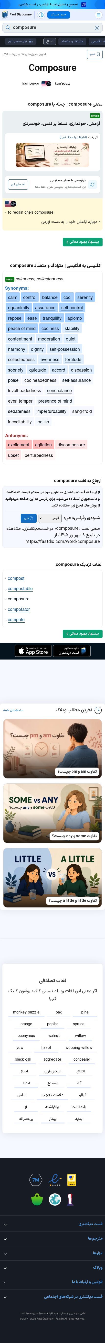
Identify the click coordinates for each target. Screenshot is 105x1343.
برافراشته (52, 1107)
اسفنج (52, 1083)
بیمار (53, 1119)
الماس (22, 1095)
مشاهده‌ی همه (13, 710)
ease (32, 318)
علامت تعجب (52, 1095)
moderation (49, 338)
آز (26, 1107)
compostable (20, 588)
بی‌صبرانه (26, 1119)
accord (58, 369)
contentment (20, 338)
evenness (50, 359)
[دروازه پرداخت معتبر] (71, 1180)
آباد (79, 1083)
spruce (78, 1024)
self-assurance (76, 380)
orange (26, 1024)
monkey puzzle (26, 1012)
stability (72, 328)
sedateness (19, 411)
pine (85, 1012)
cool (67, 297)
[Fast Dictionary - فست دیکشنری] (17, 15)
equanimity (18, 307)
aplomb (74, 318)
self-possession (65, 349)
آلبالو (82, 1095)
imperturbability (51, 411)
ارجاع (49, 41)
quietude (37, 369)
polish (43, 421)
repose (14, 318)
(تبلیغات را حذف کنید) (73, 137)
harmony (16, 349)
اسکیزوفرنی (52, 1071)
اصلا (24, 1071)
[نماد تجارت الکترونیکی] (55, 1180)
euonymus (26, 1036)
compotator (19, 609)
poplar (52, 1024)
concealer (82, 1060)
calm (12, 297)
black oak (23, 1060)
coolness (50, 328)
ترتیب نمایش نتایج (17, 41)
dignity (37, 349)
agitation (43, 444)
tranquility (52, 318)
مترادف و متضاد (72, 41)
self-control (72, 307)
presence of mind (55, 400)
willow (80, 1036)
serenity (85, 297)
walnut (54, 1036)
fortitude (73, 359)
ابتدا (26, 1083)
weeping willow (78, 1048)
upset (13, 455)
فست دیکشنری (40, 1313)
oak (59, 1012)
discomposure (71, 444)
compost (16, 578)
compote (16, 619)
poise (13, 380)
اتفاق (80, 1071)
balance (50, 297)
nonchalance (59, 390)
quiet (70, 338)
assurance (45, 307)
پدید (79, 1119)
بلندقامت (79, 1107)
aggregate (52, 1060)
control (29, 297)
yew (19, 1048)
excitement (18, 444)
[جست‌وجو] (8, 28)
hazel (46, 1048)
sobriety (15, 369)
